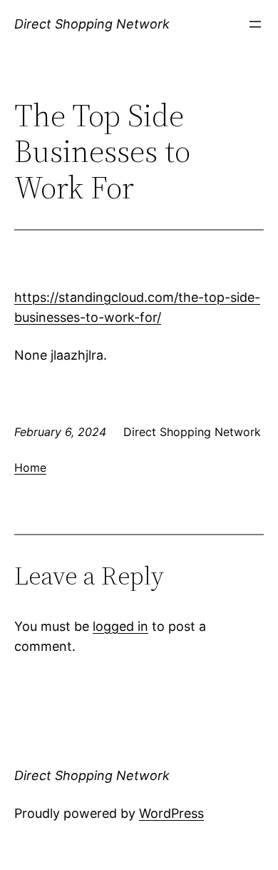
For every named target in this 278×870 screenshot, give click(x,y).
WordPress (171, 813)
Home (30, 467)
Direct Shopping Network (92, 23)
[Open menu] (255, 24)
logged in (120, 626)
